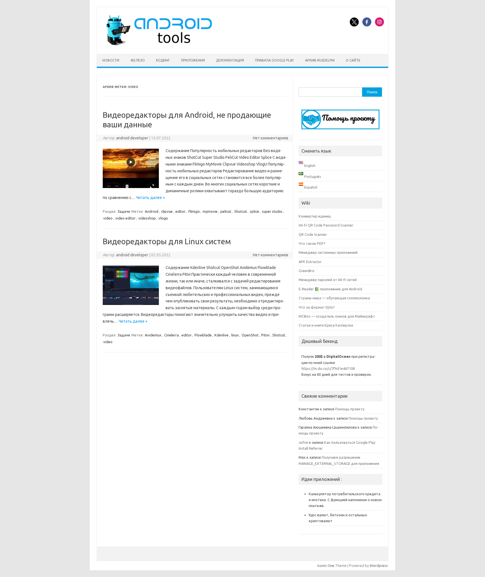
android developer (132, 138)
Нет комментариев (270, 138)
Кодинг (163, 60)
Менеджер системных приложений (328, 252)
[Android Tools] (159, 44)
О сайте (353, 60)
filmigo (194, 211)
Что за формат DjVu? (317, 307)
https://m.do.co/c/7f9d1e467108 (328, 368)
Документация (230, 60)
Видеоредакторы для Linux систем (167, 241)
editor (180, 211)
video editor (125, 218)
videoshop (147, 218)
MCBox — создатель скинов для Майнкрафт (337, 316)
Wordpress (379, 565)
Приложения (193, 60)
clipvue (167, 211)
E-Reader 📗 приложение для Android (330, 289)
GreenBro (306, 271)
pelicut (225, 211)
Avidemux (153, 335)
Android (151, 211)
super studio (272, 211)
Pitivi (265, 335)
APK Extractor (310, 262)
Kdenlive (221, 335)
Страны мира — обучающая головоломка (334, 298)
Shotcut (240, 211)
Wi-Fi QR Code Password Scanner (326, 225)
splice (254, 211)
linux (235, 335)
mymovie (210, 211)
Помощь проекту (349, 409)
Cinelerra (171, 335)
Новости (110, 60)
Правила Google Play (274, 60)
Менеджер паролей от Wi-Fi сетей (328, 280)
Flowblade (203, 335)
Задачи (124, 211)
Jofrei (303, 442)
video (108, 218)
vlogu (163, 218)
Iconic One (325, 565)
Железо (138, 60)
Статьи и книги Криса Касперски (326, 325)
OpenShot (250, 335)
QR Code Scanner (313, 234)
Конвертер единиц (315, 216)
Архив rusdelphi (320, 60)
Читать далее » (150, 197)
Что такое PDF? (312, 243)
